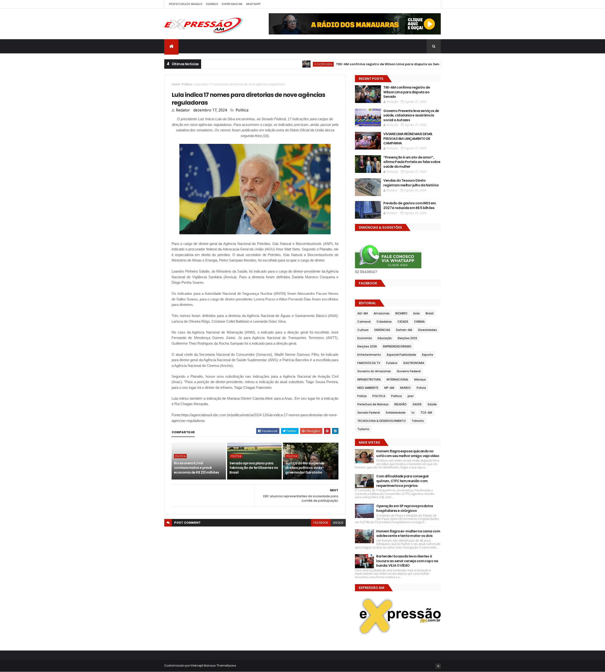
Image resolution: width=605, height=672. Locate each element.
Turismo (363, 429)
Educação (385, 338)
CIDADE (403, 322)
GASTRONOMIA (413, 363)
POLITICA (378, 396)
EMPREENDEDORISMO (397, 346)
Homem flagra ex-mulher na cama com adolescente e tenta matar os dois (408, 533)
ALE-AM (362, 313)
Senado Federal (368, 413)
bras (416, 313)
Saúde (432, 404)
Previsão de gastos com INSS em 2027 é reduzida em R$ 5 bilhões (409, 205)
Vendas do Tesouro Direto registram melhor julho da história (410, 183)
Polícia (362, 396)
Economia (364, 338)
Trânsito (418, 421)
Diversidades (427, 330)
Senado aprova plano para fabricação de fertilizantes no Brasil (253, 468)
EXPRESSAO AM (232, 4)
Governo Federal (409, 371)
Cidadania (384, 322)
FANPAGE (212, 4)
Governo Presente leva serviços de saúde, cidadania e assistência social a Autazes (411, 115)
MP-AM (389, 388)
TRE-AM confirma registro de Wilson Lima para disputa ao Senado (373, 64)
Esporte (427, 355)
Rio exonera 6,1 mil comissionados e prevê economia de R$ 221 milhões (196, 468)
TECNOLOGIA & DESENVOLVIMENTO (381, 421)
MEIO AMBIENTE (367, 388)
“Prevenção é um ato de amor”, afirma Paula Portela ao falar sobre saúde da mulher (411, 162)
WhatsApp (253, 4)
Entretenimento (369, 355)
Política (187, 84)
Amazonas (381, 313)
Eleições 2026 (305, 64)
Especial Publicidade (401, 355)
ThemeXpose (226, 665)
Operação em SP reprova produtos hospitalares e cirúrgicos (404, 508)
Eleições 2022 (407, 338)
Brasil (429, 313)
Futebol (391, 363)
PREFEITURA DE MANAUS (185, 4)
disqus (338, 523)
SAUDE (417, 404)
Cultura (362, 330)
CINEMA (419, 322)
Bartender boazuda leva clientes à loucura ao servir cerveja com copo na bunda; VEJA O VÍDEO (407, 561)
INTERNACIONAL (397, 379)
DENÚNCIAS (382, 330)
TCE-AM (426, 413)
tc (413, 413)
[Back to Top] (438, 666)
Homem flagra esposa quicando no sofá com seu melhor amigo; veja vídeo (407, 453)
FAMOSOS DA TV (368, 363)
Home (176, 84)
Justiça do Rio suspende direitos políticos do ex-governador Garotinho (304, 468)
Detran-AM (404, 330)
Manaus (420, 379)
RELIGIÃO (400, 404)
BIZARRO (401, 313)
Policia (421, 388)
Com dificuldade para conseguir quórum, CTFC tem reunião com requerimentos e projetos (402, 481)
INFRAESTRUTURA (369, 379)
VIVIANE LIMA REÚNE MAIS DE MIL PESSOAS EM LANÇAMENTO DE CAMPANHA (407, 139)
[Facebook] (433, 4)
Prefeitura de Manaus (373, 404)
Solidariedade (396, 413)
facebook (320, 523)
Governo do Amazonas (374, 371)
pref (411, 396)
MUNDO (405, 388)
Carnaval (364, 322)
